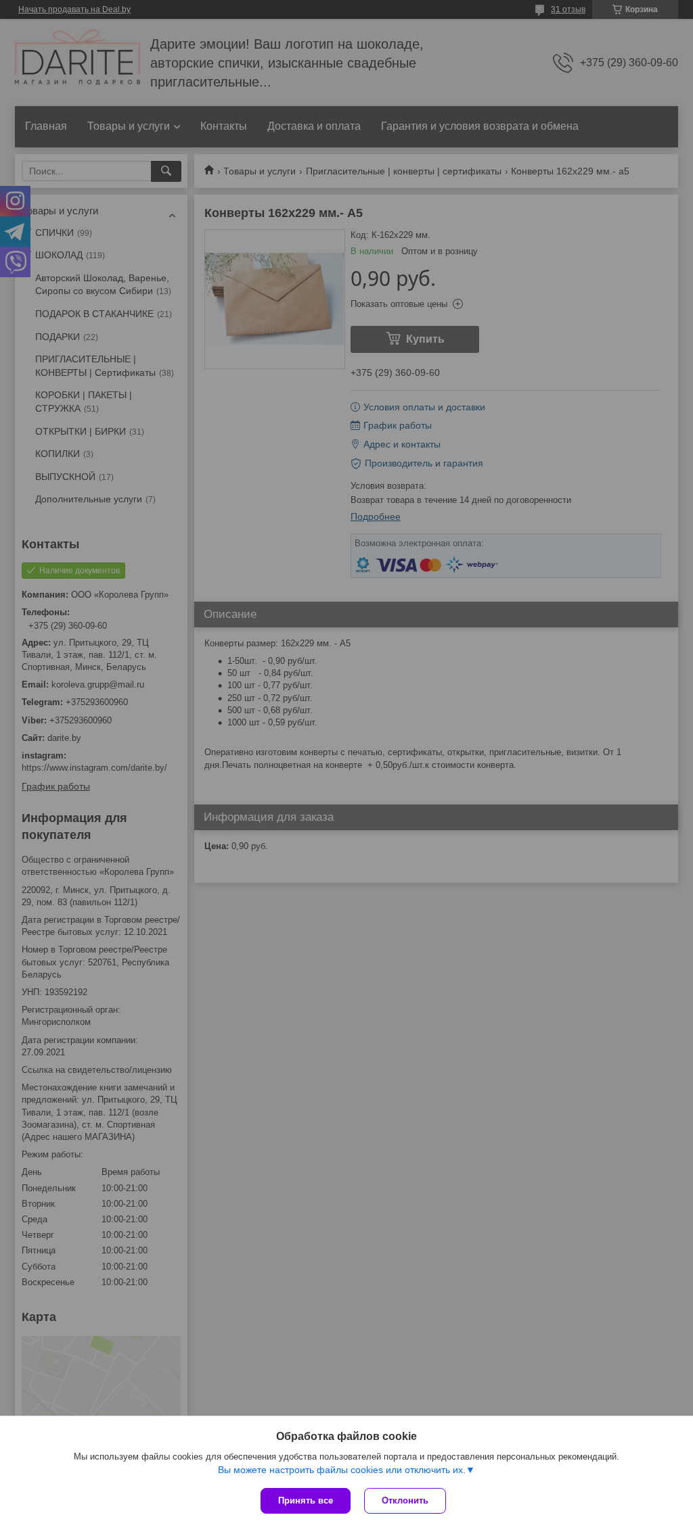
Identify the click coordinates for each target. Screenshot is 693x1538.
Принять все (305, 1500)
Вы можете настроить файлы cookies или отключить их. (342, 1469)
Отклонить (405, 1500)
